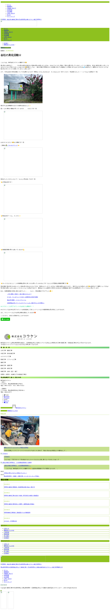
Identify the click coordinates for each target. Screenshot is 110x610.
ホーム (9, 5)
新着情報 (6, 534)
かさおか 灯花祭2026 (10, 521)
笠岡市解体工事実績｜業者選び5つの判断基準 (17, 512)
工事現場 (6, 532)
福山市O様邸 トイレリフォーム (16, 300)
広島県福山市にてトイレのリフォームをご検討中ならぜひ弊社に (25, 303)
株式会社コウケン (21, 407)
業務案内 (9, 6)
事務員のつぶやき (12, 410)
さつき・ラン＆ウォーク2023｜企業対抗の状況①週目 (22, 297)
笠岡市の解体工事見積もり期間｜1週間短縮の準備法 (19, 504)
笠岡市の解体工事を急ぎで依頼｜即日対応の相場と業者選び (21, 495)
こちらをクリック (12, 145)
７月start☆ (7, 456)
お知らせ (6, 528)
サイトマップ (11, 16)
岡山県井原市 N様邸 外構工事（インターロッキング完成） (22, 476)
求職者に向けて (11, 8)
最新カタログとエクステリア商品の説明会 (16, 447)
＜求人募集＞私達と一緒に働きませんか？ (19, 294)
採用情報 (9, 10)
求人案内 (6, 536)
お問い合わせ (11, 13)
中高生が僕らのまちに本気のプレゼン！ (15, 473)
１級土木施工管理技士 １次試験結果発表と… (17, 465)
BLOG (9, 15)
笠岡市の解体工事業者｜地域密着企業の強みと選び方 (19, 487)
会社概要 (9, 11)
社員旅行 (6, 538)
